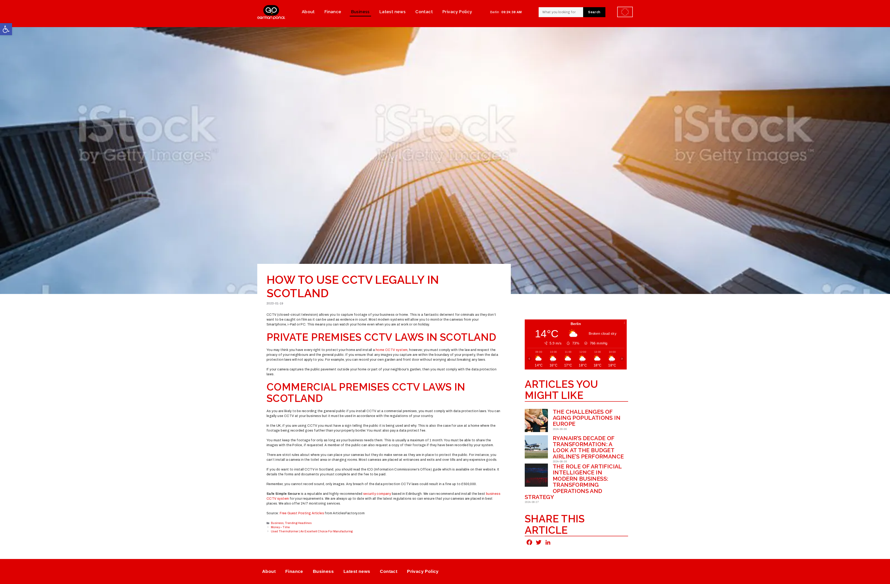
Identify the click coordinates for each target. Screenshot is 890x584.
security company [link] (377, 494)
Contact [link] (424, 11)
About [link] (308, 11)
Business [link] (360, 11)
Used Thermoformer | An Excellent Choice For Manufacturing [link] (312, 531)
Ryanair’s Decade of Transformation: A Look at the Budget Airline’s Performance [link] (588, 447)
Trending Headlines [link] (298, 523)
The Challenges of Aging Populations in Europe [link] (586, 417)
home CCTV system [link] (391, 350)
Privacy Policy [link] (457, 11)
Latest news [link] (392, 11)
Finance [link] (332, 11)
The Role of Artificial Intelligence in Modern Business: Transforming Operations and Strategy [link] (573, 481)
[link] (6, 29)
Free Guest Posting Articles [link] (302, 513)
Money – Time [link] (280, 527)
